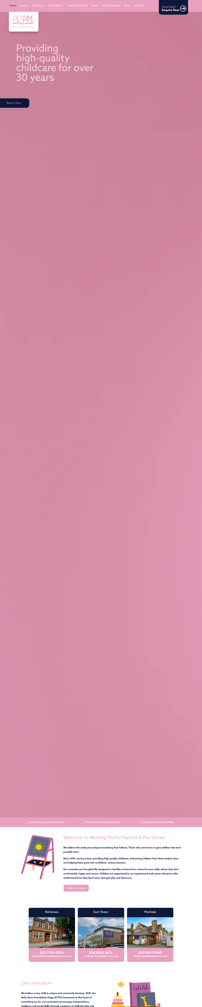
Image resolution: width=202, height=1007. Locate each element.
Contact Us (138, 6)
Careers (94, 6)
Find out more (76, 888)
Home (13, 6)
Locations (37, 6)
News (127, 6)
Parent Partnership (77, 6)
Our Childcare (55, 6)
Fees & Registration (111, 6)
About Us (24, 6)
